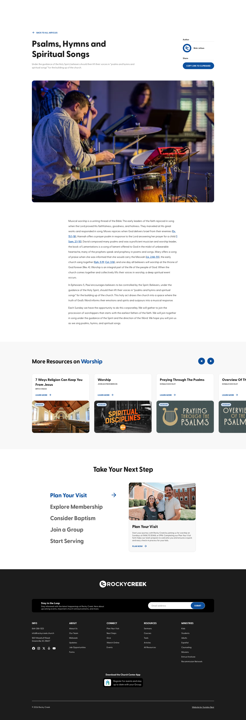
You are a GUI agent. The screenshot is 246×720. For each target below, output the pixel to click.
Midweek (73, 637)
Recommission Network (191, 661)
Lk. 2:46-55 (152, 257)
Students (185, 633)
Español (184, 642)
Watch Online (113, 642)
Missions (185, 652)
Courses (147, 633)
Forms (72, 652)
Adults (184, 637)
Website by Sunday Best (203, 707)
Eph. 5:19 (99, 262)
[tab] (83, 495)
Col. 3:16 (109, 262)
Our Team (73, 633)
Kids (183, 628)
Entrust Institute (188, 656)
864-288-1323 (38, 628)
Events (110, 647)
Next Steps (111, 633)
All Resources (150, 647)
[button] (201, 361)
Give (109, 637)
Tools (146, 637)
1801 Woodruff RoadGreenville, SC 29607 (41, 639)
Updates (73, 642)
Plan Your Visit (113, 628)
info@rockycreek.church (43, 633)
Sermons (148, 628)
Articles (147, 642)
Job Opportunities (77, 647)
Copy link (198, 65)
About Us (73, 628)
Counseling (186, 647)
